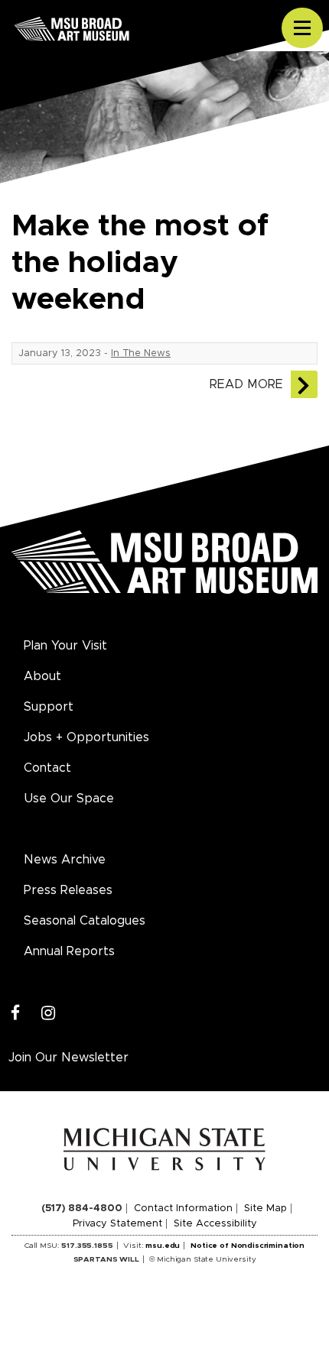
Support (48, 707)
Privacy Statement (117, 1224)
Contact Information (183, 1208)
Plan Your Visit (65, 646)
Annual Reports (69, 951)
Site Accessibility (215, 1224)
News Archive (65, 860)
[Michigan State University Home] (165, 1148)
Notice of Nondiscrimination (248, 1245)
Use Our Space (69, 798)
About (42, 676)
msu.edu (162, 1245)
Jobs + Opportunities (86, 737)
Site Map (265, 1208)
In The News (141, 353)
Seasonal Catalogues (84, 921)
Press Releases (68, 890)
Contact (47, 768)
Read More (246, 384)
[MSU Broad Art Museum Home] (164, 571)
